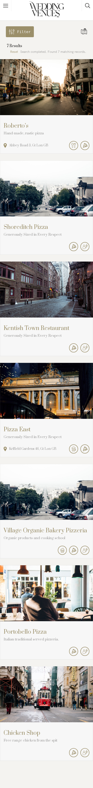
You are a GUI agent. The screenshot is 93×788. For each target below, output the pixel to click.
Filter (24, 32)
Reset (14, 52)
